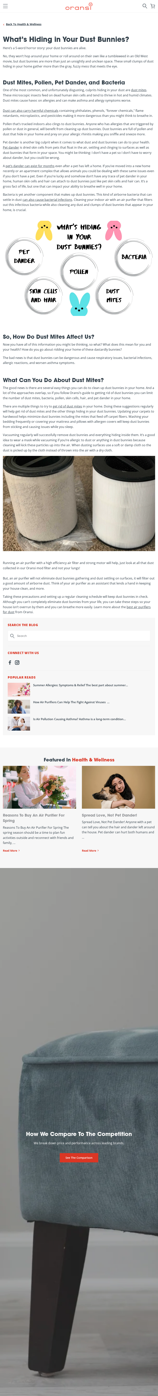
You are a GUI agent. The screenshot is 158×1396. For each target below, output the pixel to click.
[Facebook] (10, 663)
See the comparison (79, 1157)
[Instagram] (17, 663)
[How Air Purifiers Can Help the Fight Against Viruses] (19, 707)
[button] (5, 6)
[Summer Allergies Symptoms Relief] (19, 690)
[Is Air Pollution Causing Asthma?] (19, 724)
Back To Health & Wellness (23, 24)
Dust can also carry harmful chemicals (30, 111)
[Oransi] (79, 5)
